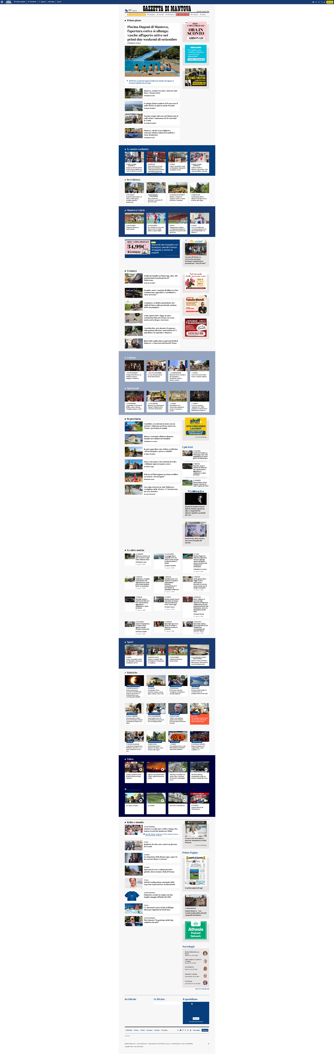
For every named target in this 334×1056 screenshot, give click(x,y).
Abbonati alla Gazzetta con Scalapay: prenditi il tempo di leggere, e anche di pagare (165, 248)
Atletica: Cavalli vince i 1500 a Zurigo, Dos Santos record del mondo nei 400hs (161, 830)
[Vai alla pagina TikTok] (324, 2)
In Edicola (130, 999)
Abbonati (329, 2)
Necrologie (51, 1)
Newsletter (32, 1)
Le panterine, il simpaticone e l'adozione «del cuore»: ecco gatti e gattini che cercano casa (134, 748)
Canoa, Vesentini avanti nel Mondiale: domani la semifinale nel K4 (178, 168)
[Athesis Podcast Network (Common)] (196, 930)
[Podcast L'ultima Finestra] (196, 77)
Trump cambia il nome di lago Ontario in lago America (133, 776)
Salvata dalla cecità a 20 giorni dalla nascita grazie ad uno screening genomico (156, 719)
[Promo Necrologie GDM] (196, 281)
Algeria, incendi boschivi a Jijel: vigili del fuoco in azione (156, 776)
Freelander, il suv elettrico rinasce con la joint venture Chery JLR (156, 692)
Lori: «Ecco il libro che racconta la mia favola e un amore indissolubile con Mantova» (198, 229)
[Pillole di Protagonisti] (196, 822)
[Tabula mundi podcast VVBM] (196, 304)
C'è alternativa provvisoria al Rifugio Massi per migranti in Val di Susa (159, 908)
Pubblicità (129, 1030)
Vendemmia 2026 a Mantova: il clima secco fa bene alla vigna (199, 198)
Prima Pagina (190, 852)
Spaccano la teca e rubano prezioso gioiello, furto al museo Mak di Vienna (159, 870)
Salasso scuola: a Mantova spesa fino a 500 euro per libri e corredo (199, 169)
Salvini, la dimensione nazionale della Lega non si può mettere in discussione (159, 883)
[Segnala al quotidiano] (178, 1030)
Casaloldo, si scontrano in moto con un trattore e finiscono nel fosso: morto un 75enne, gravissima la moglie (159, 426)
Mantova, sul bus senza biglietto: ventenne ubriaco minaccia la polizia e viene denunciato (159, 132)
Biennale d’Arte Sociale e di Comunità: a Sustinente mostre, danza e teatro (178, 377)
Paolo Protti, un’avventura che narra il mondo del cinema (194, 540)
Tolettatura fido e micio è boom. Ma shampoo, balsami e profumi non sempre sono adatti (134, 720)
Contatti (156, 1030)
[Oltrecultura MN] (196, 523)
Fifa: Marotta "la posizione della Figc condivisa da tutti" (158, 921)
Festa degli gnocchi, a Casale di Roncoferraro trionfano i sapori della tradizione (178, 747)
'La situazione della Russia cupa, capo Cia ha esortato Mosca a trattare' (160, 858)
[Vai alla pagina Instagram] (319, 2)
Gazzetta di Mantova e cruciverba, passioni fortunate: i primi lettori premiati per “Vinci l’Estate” (195, 260)
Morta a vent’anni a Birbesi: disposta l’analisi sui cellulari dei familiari (158, 437)
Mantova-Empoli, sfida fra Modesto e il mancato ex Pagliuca (156, 661)
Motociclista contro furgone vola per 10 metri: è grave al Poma (200, 484)
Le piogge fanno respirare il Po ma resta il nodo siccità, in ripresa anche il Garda (161, 104)
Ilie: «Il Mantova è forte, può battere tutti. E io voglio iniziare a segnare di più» (156, 229)
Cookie (142, 1030)
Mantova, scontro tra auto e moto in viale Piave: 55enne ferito (160, 92)
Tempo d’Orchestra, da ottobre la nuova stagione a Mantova (133, 376)
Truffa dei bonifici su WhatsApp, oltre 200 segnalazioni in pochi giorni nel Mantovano (161, 278)
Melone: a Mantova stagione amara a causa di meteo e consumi (177, 198)
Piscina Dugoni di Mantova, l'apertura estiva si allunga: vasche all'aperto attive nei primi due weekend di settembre (152, 33)
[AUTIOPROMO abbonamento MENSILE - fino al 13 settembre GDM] (196, 54)
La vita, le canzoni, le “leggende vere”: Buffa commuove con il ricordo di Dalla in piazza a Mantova (199, 407)
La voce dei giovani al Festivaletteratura (155, 376)
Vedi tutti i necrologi (202, 989)
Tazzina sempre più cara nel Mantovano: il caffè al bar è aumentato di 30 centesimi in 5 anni (161, 118)
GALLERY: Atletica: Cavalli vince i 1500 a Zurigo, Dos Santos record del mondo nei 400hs (161, 834)
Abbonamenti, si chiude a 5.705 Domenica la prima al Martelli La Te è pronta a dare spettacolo (178, 229)
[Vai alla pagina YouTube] (313, 2)
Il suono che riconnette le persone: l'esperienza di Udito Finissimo (195, 840)
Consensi (149, 1030)
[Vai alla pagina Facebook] (316, 2)
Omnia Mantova (191, 908)
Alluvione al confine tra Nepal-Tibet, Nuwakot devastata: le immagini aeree (177, 777)
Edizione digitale (20, 1)
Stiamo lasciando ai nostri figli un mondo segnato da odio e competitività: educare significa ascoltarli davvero (195, 510)
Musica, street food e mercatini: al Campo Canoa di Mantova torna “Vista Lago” (172, 601)
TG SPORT (151, 806)
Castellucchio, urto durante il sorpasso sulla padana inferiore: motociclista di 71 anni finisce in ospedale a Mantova (160, 330)
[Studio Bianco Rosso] (196, 328)
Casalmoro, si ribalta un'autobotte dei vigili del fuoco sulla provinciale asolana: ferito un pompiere (160, 305)
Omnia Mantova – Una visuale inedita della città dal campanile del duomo (195, 913)
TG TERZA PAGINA (132, 806)
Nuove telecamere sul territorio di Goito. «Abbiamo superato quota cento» (160, 462)
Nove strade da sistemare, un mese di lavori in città (155, 200)
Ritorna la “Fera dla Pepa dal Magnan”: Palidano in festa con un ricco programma (156, 407)
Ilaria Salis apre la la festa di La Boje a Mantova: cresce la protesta (171, 626)
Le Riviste (159, 999)
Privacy (136, 1030)
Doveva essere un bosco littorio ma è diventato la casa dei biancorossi (199, 662)
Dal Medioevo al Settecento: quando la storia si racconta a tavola (177, 408)
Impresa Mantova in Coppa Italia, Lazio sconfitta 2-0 (197, 748)
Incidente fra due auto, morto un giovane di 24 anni (160, 845)
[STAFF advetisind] (196, 427)
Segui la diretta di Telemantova (197, 808)
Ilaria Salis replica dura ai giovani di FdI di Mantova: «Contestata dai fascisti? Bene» (161, 342)
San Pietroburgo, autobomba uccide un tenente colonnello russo (199, 776)
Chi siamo (164, 1030)
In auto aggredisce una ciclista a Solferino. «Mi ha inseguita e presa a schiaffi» (161, 450)
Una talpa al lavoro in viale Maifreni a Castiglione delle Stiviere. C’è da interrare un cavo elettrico (161, 489)
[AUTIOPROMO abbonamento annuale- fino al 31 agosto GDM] (196, 31)
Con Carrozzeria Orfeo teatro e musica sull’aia (199, 376)
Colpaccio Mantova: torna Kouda (132, 228)
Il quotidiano (190, 999)
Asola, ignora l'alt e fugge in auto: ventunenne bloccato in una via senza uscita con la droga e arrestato (159, 317)
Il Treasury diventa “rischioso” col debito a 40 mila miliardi (177, 692)
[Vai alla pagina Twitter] (321, 2)
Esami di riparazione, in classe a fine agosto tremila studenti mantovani (134, 199)
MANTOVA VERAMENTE (177, 806)
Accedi (59, 1)
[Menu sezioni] (2, 2)
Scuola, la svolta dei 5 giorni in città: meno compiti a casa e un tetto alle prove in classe (134, 169)
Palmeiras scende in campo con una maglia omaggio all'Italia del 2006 (158, 896)
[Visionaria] (196, 491)
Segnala (42, 1)
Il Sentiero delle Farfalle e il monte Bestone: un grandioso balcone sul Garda (199, 691)
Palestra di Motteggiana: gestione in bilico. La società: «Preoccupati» (161, 475)
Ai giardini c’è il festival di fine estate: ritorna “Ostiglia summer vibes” (134, 407)
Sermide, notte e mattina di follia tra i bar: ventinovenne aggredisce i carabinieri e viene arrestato (161, 292)
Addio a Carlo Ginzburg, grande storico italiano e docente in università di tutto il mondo (178, 720)
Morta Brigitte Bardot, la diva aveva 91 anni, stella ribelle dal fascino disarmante (199, 719)
